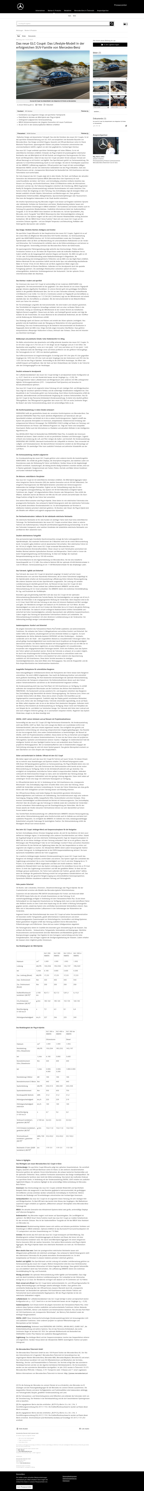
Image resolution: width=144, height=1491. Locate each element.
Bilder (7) (97, 53)
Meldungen (19, 30)
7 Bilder (39, 105)
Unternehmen (40, 11)
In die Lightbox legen (111, 45)
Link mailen (85, 1429)
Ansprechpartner (103, 11)
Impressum (66, 1481)
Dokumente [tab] (32, 36)
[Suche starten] (112, 24)
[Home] (19, 6)
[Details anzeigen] (126, 78)
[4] (17, 1413)
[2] (17, 1396)
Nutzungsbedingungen (70, 1476)
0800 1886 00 (21, 1450)
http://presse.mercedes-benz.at (76, 1373)
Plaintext (84, 111)
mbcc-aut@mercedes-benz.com (25, 1451)
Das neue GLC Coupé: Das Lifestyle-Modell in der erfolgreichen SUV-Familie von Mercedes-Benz (53, 101)
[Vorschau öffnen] (53, 75)
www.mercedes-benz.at (25, 1463)
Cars (69, 16)
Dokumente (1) (99, 118)
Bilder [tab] (24, 36)
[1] (17, 1385)
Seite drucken (23, 1429)
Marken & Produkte (54, 11)
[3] (17, 1404)
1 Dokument (49, 105)
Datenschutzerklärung (70, 1478)
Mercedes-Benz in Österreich (84, 11)
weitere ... (97, 111)
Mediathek (67, 11)
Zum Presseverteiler (24, 1487)
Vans (74, 16)
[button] (125, 24)
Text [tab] (18, 36)
